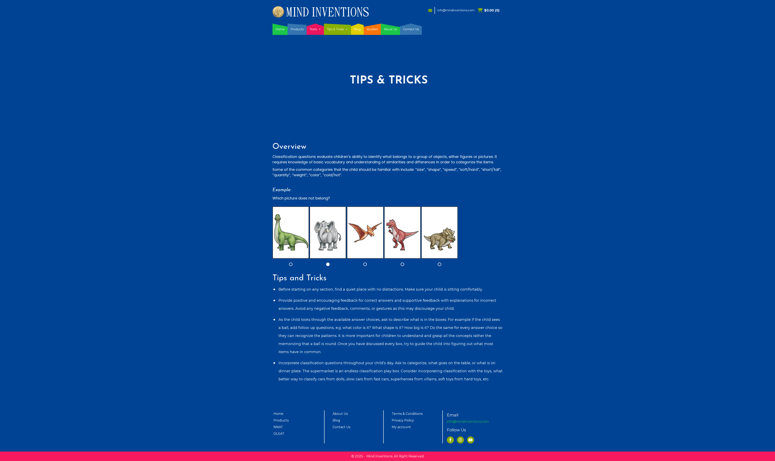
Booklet (372, 29)
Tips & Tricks (335, 29)
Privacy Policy (403, 420)
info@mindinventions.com (455, 10)
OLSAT (278, 434)
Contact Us (411, 29)
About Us (390, 29)
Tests (313, 29)
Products (297, 29)
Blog (357, 29)
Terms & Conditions (407, 414)
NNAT (278, 427)
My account (401, 427)
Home (280, 29)
